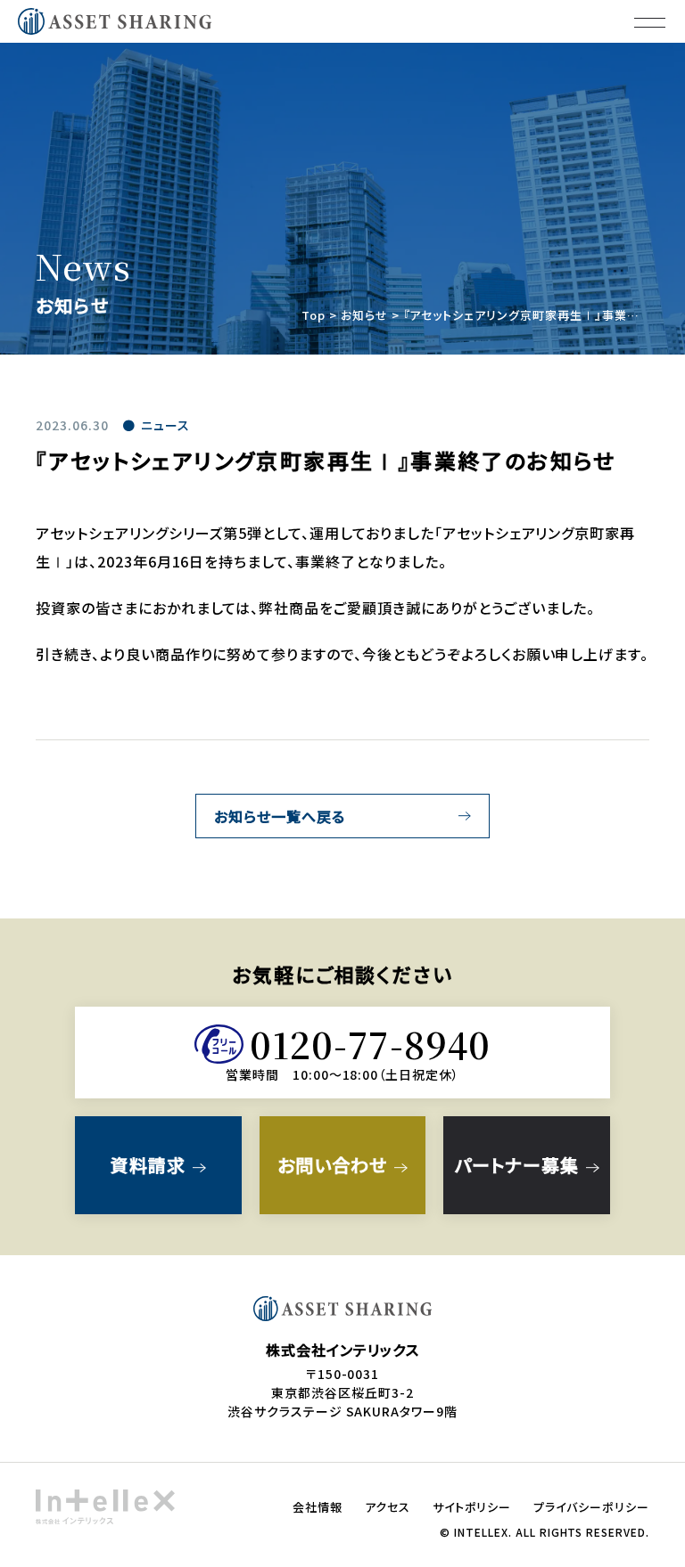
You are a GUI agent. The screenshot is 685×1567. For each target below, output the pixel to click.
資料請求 (148, 1165)
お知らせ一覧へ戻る (279, 816)
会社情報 (317, 1506)
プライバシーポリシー (591, 1506)
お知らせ (364, 314)
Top (313, 314)
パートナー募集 (517, 1165)
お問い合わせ (332, 1165)
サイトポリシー (472, 1506)
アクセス (387, 1506)
